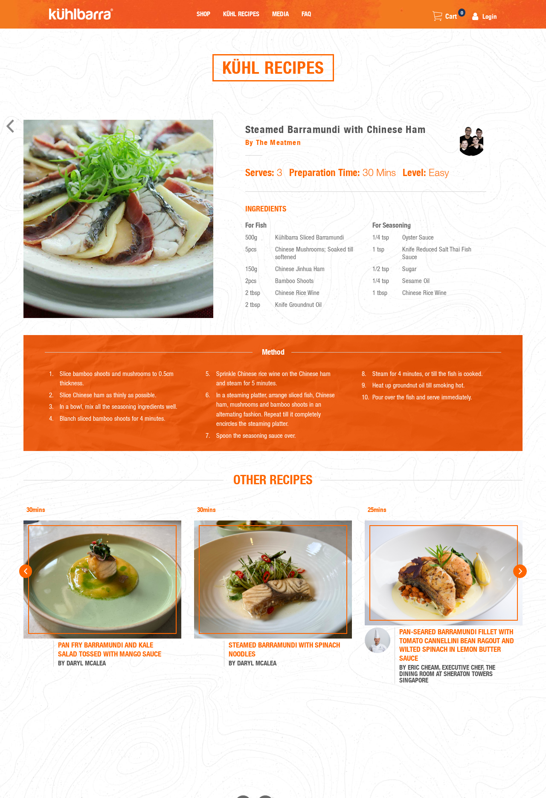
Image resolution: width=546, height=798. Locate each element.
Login (489, 16)
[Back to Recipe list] (10, 128)
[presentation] (34, 568)
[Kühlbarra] (81, 14)
